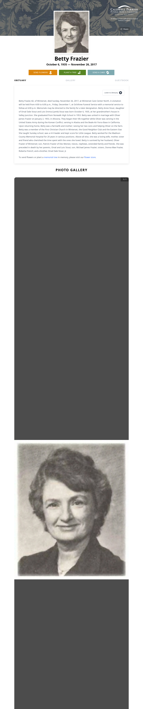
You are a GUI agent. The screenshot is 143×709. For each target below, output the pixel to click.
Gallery (70, 80)
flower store (90, 157)
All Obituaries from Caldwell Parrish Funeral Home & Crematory (124, 19)
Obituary (20, 80)
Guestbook (122, 80)
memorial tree (50, 157)
